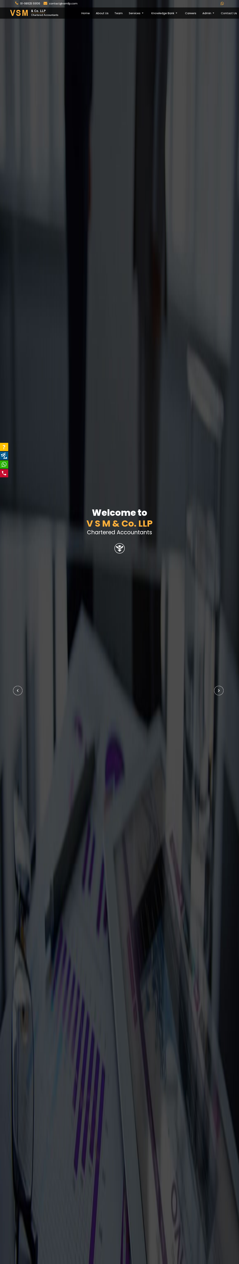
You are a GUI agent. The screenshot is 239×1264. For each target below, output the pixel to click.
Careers (190, 13)
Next (219, 690)
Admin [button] (207, 13)
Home (85, 13)
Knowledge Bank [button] (163, 13)
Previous (17, 690)
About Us (102, 13)
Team (118, 13)
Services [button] (135, 13)
